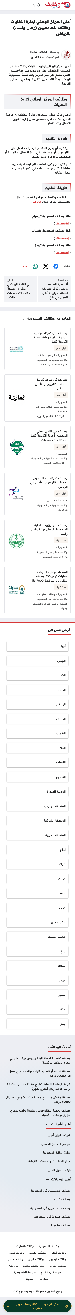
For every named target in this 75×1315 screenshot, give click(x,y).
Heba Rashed (38, 52)
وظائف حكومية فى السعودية (53, 359)
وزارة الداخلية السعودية (55, 556)
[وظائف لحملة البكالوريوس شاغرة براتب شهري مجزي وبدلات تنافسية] (37, 1112)
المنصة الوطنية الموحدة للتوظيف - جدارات (49, 606)
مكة (42, 355)
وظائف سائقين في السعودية (53, 598)
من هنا (36, 201)
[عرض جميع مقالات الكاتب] (66, 54)
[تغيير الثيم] (36, 5)
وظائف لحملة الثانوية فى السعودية (49, 458)
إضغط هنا (62, 223)
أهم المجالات (61, 1179)
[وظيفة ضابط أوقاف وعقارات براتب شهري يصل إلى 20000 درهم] (37, 1073)
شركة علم (63, 509)
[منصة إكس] (45, 266)
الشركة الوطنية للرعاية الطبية (52, 364)
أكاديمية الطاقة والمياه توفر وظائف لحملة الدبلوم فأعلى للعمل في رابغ (55, 290)
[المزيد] (25, 266)
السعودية (34, 318)
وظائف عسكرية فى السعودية (52, 552)
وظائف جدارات (47, 594)
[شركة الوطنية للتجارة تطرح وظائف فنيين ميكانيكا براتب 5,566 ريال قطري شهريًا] (37, 1086)
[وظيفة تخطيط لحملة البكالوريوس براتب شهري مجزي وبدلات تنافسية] (37, 1060)
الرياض (51, 355)
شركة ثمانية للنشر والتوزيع (50, 416)
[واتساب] (35, 266)
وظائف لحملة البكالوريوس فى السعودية (52, 409)
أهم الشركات (61, 1124)
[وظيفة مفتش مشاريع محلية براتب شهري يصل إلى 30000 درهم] (37, 1099)
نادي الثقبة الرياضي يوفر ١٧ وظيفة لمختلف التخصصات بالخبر (20, 290)
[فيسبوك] (56, 266)
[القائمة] (8, 5)
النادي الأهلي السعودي (53, 463)
